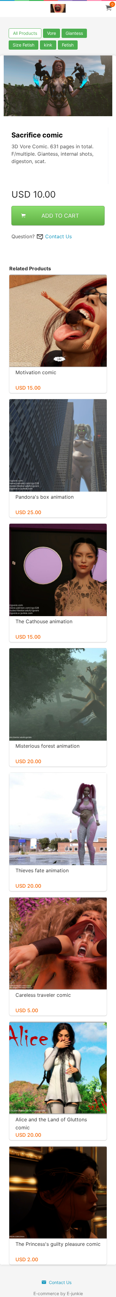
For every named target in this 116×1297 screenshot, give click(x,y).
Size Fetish (23, 44)
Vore (51, 33)
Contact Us (58, 236)
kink (48, 44)
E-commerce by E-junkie (58, 1293)
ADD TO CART (60, 215)
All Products (25, 33)
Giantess (74, 33)
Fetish (68, 44)
